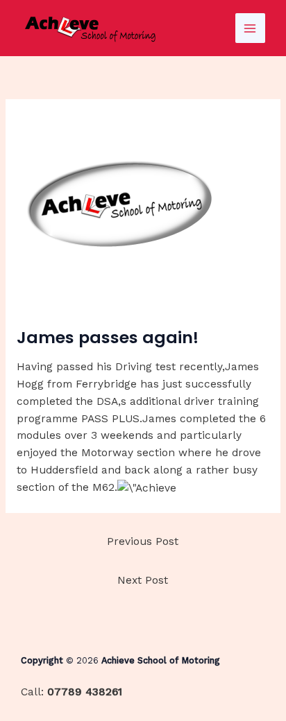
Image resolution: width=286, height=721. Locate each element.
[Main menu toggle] (250, 28)
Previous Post (142, 541)
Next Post (142, 580)
